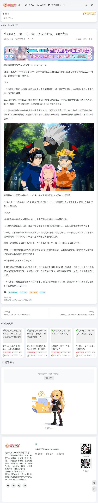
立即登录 (49, 378)
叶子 (31, 39)
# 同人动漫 (33, 292)
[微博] (13, 485)
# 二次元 (23, 292)
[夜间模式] (94, 489)
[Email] (24, 485)
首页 (4, 25)
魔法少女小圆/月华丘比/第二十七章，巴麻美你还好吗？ (37, 349)
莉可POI (40, 449)
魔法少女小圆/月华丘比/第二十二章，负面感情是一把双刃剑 (12, 349)
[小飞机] (19, 485)
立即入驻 (91, 13)
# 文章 (42, 292)
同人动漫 (11, 25)
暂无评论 (9, 362)
